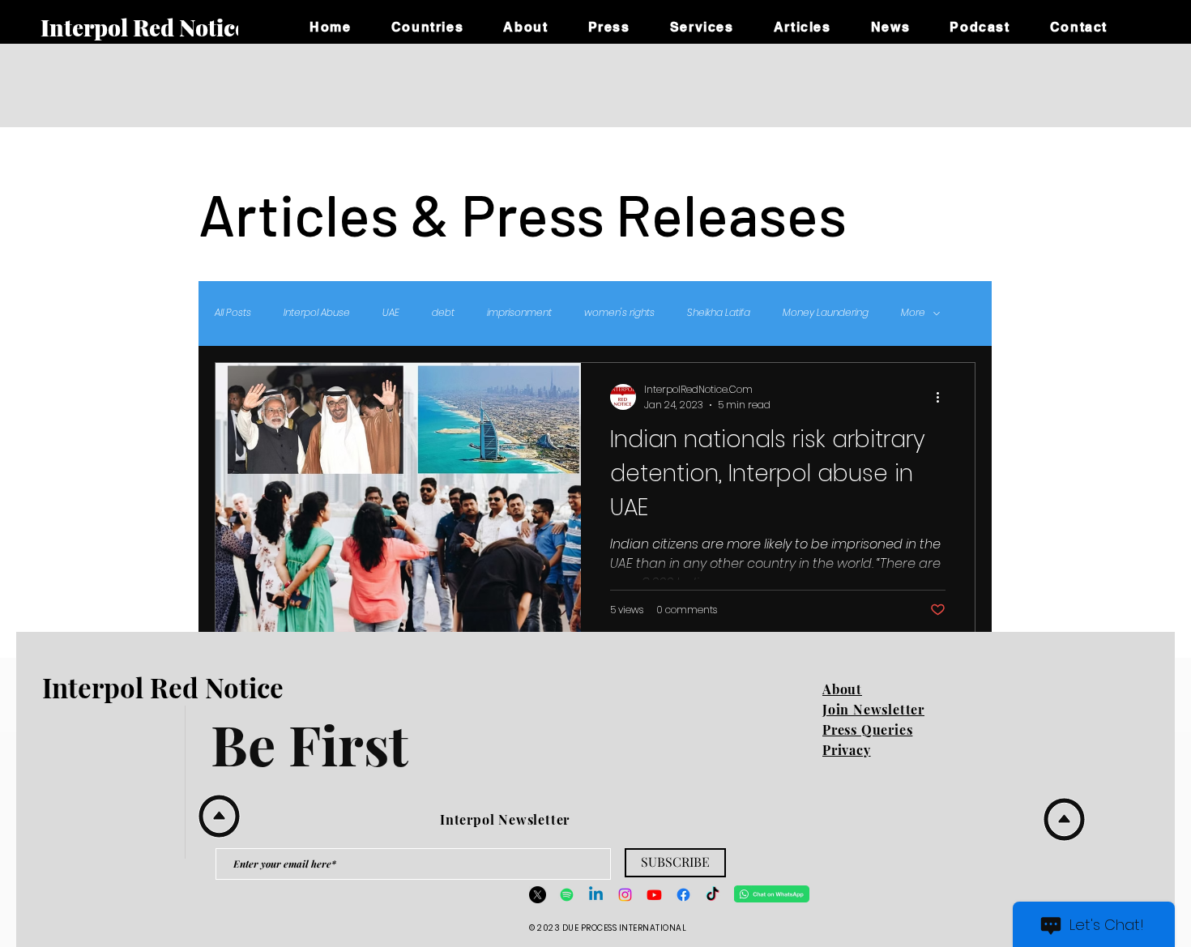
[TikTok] (712, 894)
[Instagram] (625, 894)
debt (443, 312)
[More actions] (943, 397)
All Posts (233, 312)
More (913, 312)
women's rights (619, 312)
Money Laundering (826, 312)
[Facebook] (683, 894)
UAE (390, 312)
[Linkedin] (595, 894)
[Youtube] (654, 894)
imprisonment (519, 312)
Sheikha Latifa (718, 312)
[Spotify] (566, 894)
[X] (537, 894)
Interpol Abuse (317, 312)
